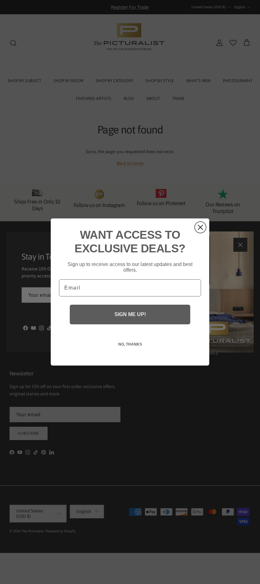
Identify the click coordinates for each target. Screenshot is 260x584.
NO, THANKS (130, 344)
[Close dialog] (200, 227)
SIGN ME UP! (130, 314)
